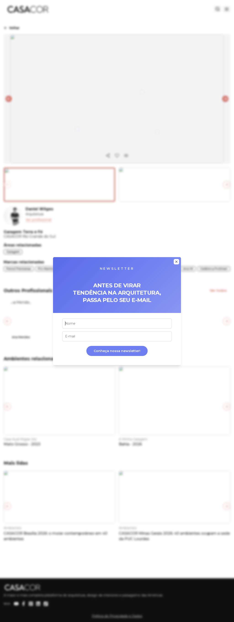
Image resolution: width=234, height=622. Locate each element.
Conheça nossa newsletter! (117, 351)
